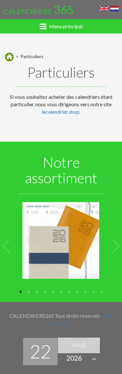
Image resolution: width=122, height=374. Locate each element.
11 (101, 291)
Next (116, 245)
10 (93, 291)
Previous (6, 245)
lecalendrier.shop (60, 112)
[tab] (61, 26)
